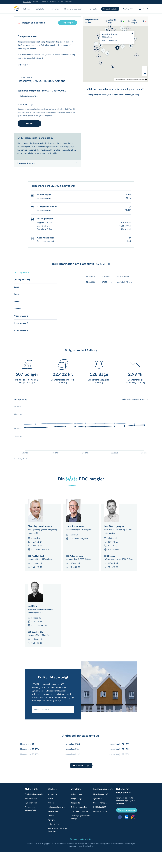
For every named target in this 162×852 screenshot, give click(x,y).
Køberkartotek (31, 803)
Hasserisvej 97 (27, 744)
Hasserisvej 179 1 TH (119, 749)
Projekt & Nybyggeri (65, 2)
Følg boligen (68, 23)
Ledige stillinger (54, 824)
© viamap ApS (119, 79)
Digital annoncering (79, 807)
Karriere (51, 820)
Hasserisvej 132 (72, 754)
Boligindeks (75, 803)
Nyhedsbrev (53, 811)
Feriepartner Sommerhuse (30, 808)
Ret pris (29, 123)
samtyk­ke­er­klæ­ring (85, 846)
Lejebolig (53, 2)
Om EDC (51, 815)
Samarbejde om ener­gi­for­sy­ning (57, 829)
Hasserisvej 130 (72, 744)
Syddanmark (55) (100, 803)
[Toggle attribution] (145, 79)
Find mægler (92, 9)
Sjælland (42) (98, 798)
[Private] (16, 9)
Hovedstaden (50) (100, 794)
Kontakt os (52, 794)
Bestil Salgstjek (31, 798)
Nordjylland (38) (100, 811)
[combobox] (53, 709)
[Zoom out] (144, 73)
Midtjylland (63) (99, 807)
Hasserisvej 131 (72, 749)
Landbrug (44, 2)
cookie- (92, 844)
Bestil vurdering (111, 9)
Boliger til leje (76, 798)
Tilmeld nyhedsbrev (126, 810)
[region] (115, 49)
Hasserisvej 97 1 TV (29, 749)
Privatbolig (27, 2)
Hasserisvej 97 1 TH (29, 754)
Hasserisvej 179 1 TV (119, 744)
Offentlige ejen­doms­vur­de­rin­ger (81, 816)
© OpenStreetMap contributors (134, 79)
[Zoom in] (144, 68)
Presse (50, 798)
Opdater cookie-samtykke (82, 839)
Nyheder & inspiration (57, 807)
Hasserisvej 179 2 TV (119, 754)
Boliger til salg (76, 794)
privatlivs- (85, 844)
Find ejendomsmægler (34, 794)
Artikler (51, 803)
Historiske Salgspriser (79, 811)
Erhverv (36, 2)
